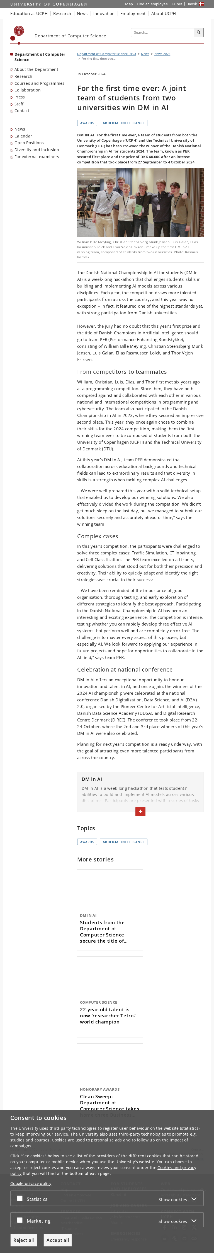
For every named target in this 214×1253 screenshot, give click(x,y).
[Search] (199, 32)
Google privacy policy (30, 1183)
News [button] (82, 13)
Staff (19, 104)
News (19, 129)
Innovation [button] (104, 13)
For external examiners (36, 156)
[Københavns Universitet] (17, 35)
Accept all (58, 1240)
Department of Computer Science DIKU (106, 54)
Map (129, 3)
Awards (87, 123)
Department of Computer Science (39, 57)
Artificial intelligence (123, 123)
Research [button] (62, 13)
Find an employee (152, 3)
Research (23, 76)
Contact (21, 110)
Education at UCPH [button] (29, 13)
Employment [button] (133, 13)
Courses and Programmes (39, 83)
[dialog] (107, 1181)
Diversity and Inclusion (36, 149)
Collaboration (27, 90)
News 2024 (162, 54)
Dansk (191, 3)
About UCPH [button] (163, 13)
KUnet (177, 3)
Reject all (23, 1240)
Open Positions (29, 142)
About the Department (36, 69)
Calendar (23, 136)
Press (19, 97)
